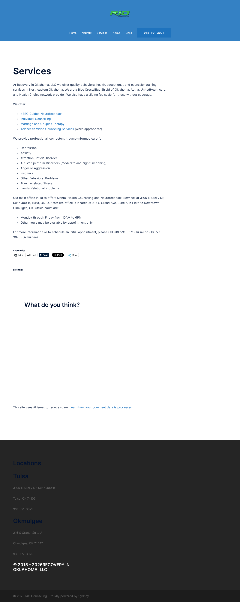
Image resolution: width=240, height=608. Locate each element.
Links (128, 32)
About (116, 32)
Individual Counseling (36, 119)
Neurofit (87, 32)
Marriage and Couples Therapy (42, 124)
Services (102, 32)
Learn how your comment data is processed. (101, 407)
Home (72, 32)
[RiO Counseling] (120, 14)
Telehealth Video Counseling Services (47, 129)
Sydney (83, 596)
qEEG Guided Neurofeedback (41, 114)
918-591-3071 (154, 32)
